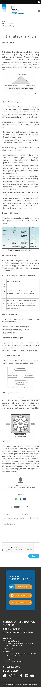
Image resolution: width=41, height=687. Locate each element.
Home (3, 21)
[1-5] (20, 84)
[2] (20, 239)
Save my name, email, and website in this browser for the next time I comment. (20, 519)
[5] (20, 425)
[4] (20, 378)
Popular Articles (8, 43)
